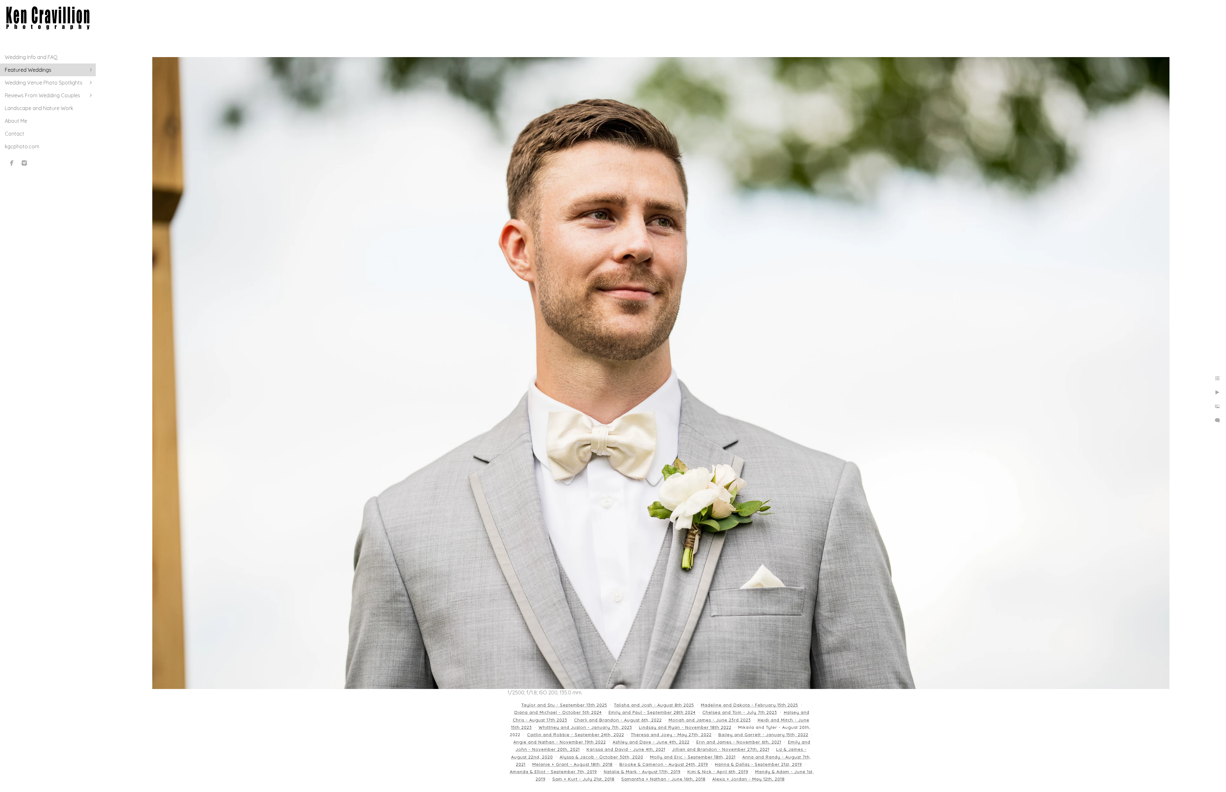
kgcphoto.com (22, 146)
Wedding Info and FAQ (31, 57)
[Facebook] (11, 163)
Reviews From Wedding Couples (42, 95)
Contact (14, 133)
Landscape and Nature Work (39, 108)
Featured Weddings (28, 70)
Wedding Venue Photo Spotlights (43, 82)
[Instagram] (24, 163)
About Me (16, 121)
